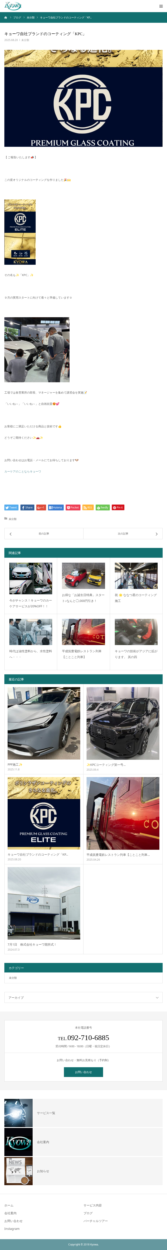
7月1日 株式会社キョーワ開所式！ (32, 944)
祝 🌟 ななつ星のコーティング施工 (136, 598)
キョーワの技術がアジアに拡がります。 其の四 (136, 654)
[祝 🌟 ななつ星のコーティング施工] (136, 576)
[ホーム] (5, 17)
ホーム (8, 1205)
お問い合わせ (83, 1072)
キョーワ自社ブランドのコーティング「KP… (38, 854)
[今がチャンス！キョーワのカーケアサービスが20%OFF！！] (30, 578)
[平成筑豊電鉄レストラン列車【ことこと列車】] (83, 632)
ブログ (88, 1213)
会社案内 (10, 1213)
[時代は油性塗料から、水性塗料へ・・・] (30, 632)
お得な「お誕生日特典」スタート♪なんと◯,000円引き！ (83, 598)
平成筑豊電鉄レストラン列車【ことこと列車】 (82, 654)
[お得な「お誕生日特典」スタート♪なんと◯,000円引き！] (83, 576)
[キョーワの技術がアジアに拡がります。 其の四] (136, 632)
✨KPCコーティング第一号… (106, 765)
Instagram (12, 1229)
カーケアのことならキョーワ (22, 471)
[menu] (161, 6)
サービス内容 (93, 1205)
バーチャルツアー (96, 1221)
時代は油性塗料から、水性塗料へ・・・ (30, 654)
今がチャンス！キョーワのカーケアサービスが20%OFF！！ (30, 603)
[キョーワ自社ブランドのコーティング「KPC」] (44, 813)
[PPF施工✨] (44, 723)
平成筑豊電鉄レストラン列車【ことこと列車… (118, 855)
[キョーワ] (12, 6)
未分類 (25, 40)
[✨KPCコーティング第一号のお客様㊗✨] (123, 723)
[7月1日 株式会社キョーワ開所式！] (44, 903)
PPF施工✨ (15, 764)
